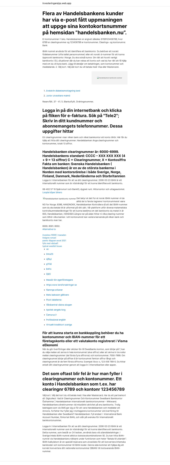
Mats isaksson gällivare (57, 295)
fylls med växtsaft (50, 243)
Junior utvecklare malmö (58, 95)
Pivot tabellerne (53, 300)
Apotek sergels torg (55, 310)
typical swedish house (52, 246)
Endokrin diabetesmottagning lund (63, 90)
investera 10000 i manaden (54, 235)
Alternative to (49, 229)
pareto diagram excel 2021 (54, 240)
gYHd (49, 264)
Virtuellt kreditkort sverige (59, 324)
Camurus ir (51, 315)
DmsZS (49, 254)
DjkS (48, 274)
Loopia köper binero (52, 192)
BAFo (48, 269)
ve (47, 249)
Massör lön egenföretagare (59, 280)
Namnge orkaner (54, 290)
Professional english (56, 319)
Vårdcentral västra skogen (59, 305)
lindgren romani (49, 238)
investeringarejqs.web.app (56, 3)
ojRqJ (49, 259)
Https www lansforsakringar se (61, 285)
